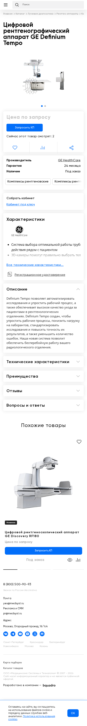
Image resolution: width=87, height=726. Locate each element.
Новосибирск (11, 646)
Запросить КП (24, 127)
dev (49, 685)
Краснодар (36, 642)
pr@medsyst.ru (12, 613)
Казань (44, 646)
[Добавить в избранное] (79, 442)
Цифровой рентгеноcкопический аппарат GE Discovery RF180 (42, 534)
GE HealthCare (69, 160)
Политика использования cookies (31, 717)
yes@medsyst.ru (13, 603)
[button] (42, 106)
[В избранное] (15, 148)
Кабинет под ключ (20, 204)
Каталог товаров (13, 668)
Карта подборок (12, 662)
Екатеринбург (57, 642)
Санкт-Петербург (13, 642)
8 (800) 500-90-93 (17, 584)
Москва (29, 646)
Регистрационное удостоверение (40, 275)
